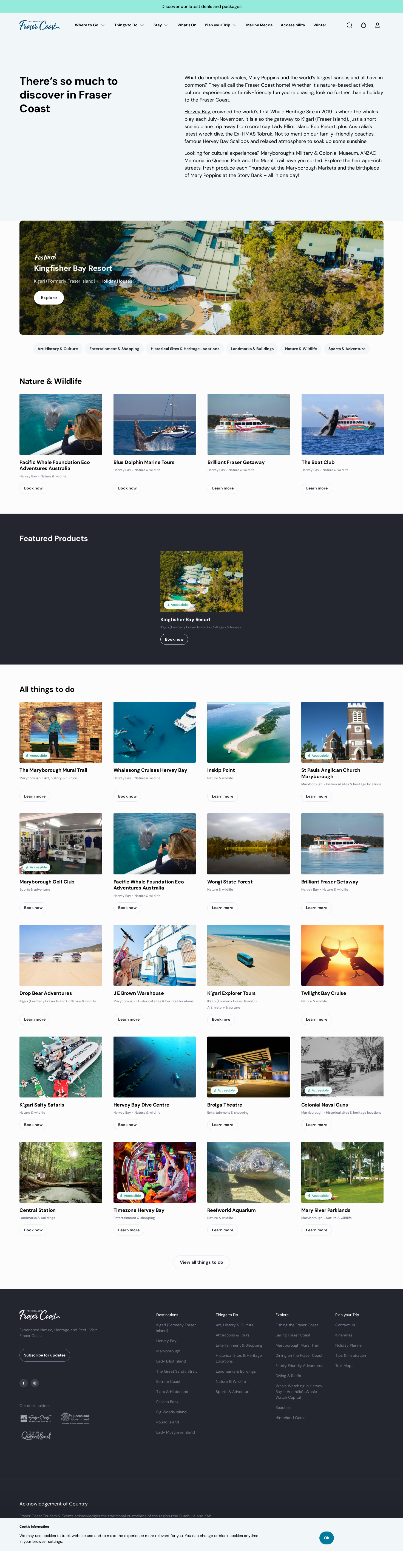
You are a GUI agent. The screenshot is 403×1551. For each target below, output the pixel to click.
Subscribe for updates (45, 1355)
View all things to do (201, 1262)
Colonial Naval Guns (324, 1105)
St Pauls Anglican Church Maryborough (331, 773)
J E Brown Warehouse (138, 993)
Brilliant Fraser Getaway (236, 462)
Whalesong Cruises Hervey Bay (150, 770)
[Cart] (363, 25)
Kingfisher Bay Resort (73, 268)
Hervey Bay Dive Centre (141, 1105)
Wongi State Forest (230, 882)
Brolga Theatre (224, 1105)
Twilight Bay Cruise (324, 993)
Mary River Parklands (326, 1210)
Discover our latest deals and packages (201, 6)
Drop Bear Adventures (45, 993)
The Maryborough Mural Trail (53, 770)
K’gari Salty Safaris (41, 1105)
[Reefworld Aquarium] (248, 1172)
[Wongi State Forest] (248, 843)
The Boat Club (318, 462)
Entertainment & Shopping (114, 348)
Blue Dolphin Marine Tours (144, 462)
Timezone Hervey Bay (139, 1210)
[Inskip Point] (248, 732)
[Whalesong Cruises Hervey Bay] (154, 732)
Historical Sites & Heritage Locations (185, 348)
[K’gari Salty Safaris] (60, 1067)
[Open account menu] (377, 25)
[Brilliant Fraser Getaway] (249, 424)
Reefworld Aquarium (231, 1210)
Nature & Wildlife (301, 348)
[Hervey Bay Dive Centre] (154, 1067)
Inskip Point (221, 770)
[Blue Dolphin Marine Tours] (154, 424)
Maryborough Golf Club (47, 882)
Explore (49, 297)
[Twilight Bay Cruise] (342, 955)
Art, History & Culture (58, 348)
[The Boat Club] (343, 424)
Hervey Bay (197, 111)
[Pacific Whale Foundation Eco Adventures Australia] (60, 424)
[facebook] (23, 1383)
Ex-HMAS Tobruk (253, 134)
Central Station (37, 1210)
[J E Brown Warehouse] (154, 955)
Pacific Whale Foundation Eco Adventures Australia (54, 465)
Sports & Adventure (346, 348)
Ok (326, 1537)
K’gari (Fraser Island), (325, 119)
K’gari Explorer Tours (231, 993)
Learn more (223, 488)
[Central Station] (60, 1172)
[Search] (350, 25)
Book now (33, 488)
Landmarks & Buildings (252, 348)
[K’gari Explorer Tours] (248, 955)
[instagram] (35, 1383)
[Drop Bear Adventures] (60, 955)
